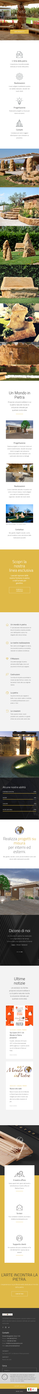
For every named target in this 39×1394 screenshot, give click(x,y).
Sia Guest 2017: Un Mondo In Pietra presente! (17, 1035)
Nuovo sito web (16, 1088)
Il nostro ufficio (19, 1180)
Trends (24, 1030)
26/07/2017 (13, 1086)
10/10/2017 (13, 1030)
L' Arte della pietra (19, 60)
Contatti (19, 129)
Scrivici (19, 1213)
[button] (19, 1386)
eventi (19, 1030)
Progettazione (19, 107)
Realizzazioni (19, 83)
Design (19, 1086)
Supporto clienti (19, 1244)
